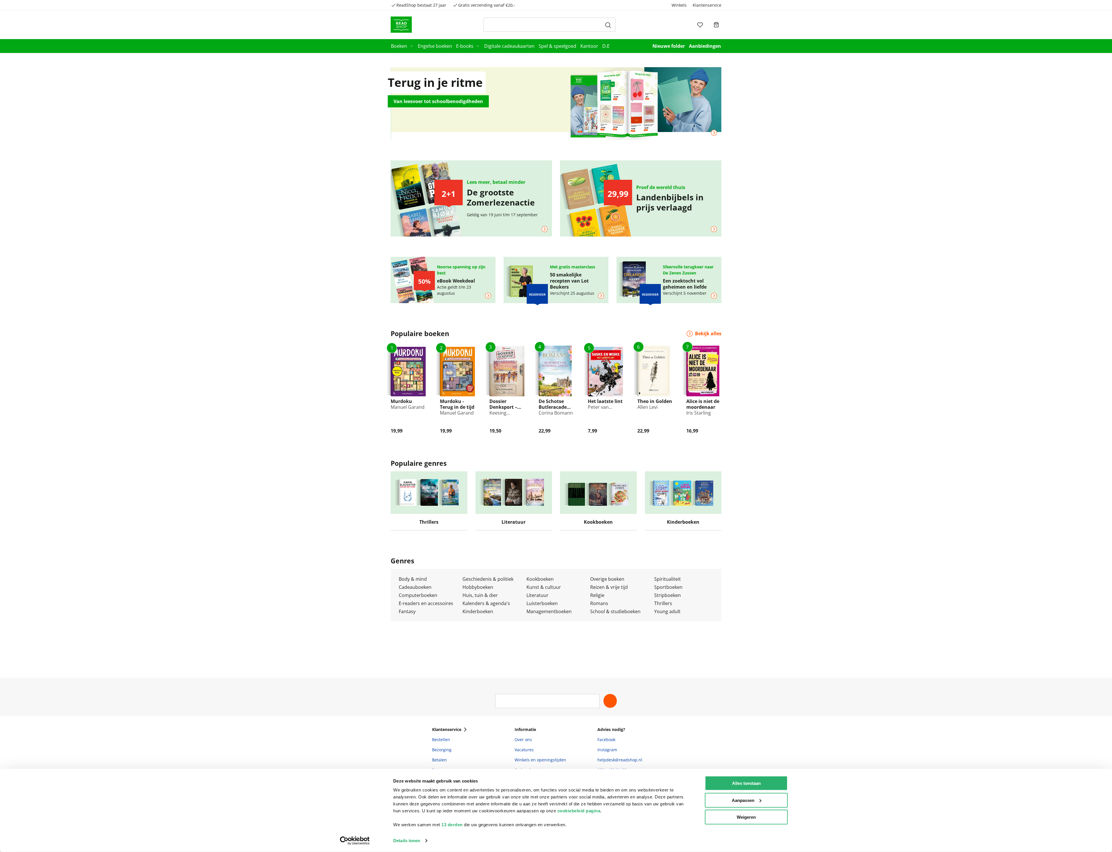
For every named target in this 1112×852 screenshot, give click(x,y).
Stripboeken (667, 595)
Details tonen (406, 840)
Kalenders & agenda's (486, 603)
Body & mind (413, 579)
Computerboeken (418, 595)
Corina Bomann (556, 413)
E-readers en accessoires (426, 603)
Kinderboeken (477, 611)
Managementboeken (549, 611)
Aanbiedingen (705, 46)
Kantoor (589, 46)
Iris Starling (698, 413)
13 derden (452, 824)
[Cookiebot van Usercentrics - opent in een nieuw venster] (355, 840)
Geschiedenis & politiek (487, 579)
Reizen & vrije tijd (609, 587)
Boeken (399, 46)
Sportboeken (668, 587)
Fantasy (407, 611)
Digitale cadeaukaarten (509, 46)
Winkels (679, 5)
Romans (599, 603)
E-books (464, 46)
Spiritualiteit (667, 579)
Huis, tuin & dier (480, 595)
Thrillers (663, 603)
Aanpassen (743, 800)
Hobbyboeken (477, 587)
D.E (606, 46)
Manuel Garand (408, 407)
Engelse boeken (435, 46)
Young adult (667, 611)
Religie (597, 595)
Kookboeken (540, 579)
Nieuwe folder (668, 46)
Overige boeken (607, 579)
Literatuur (537, 595)
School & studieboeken (615, 611)
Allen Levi (647, 407)
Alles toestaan (746, 783)
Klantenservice (707, 5)
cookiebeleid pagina (579, 810)
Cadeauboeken (415, 587)
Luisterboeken (542, 603)
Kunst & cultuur (543, 587)
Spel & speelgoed (557, 46)
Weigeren (746, 817)
